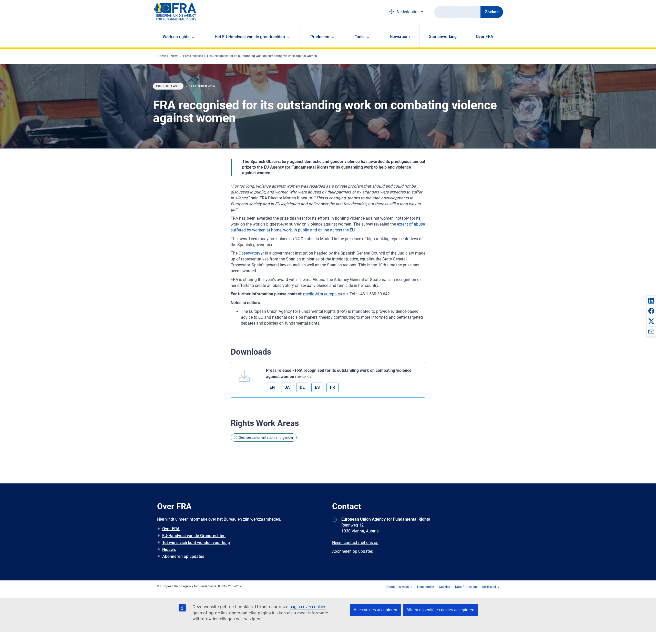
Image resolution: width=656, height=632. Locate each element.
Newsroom (400, 36)
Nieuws (169, 549)
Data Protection (466, 587)
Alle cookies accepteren (375, 610)
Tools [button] (359, 36)
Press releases (193, 56)
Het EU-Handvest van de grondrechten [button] (250, 36)
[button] (651, 300)
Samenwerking (443, 36)
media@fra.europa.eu (322, 293)
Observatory (249, 253)
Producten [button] (319, 36)
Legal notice (425, 587)
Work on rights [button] (176, 36)
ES (317, 387)
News (174, 56)
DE (302, 387)
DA (287, 387)
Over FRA (484, 36)
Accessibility (490, 587)
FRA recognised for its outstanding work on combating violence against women (262, 56)
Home (161, 56)
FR (332, 387)
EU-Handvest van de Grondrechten (193, 535)
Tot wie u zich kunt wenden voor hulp (196, 542)
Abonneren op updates (183, 556)
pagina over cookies (308, 607)
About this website (399, 587)
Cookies (444, 587)
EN (272, 387)
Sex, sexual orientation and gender (266, 437)
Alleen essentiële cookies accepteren (440, 610)
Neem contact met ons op (355, 542)
